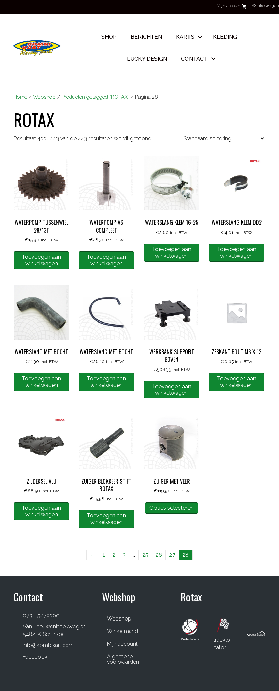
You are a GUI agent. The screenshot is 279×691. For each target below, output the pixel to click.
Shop (109, 37)
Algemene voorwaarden (123, 659)
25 (145, 555)
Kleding (225, 37)
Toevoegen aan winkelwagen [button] (41, 260)
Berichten (146, 37)
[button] (200, 37)
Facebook (35, 657)
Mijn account (122, 644)
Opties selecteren (171, 508)
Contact (194, 59)
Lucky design (147, 59)
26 (158, 555)
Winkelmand (122, 631)
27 (172, 555)
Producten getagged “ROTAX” (95, 97)
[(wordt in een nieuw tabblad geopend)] (190, 629)
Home (20, 97)
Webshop (44, 97)
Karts (185, 37)
